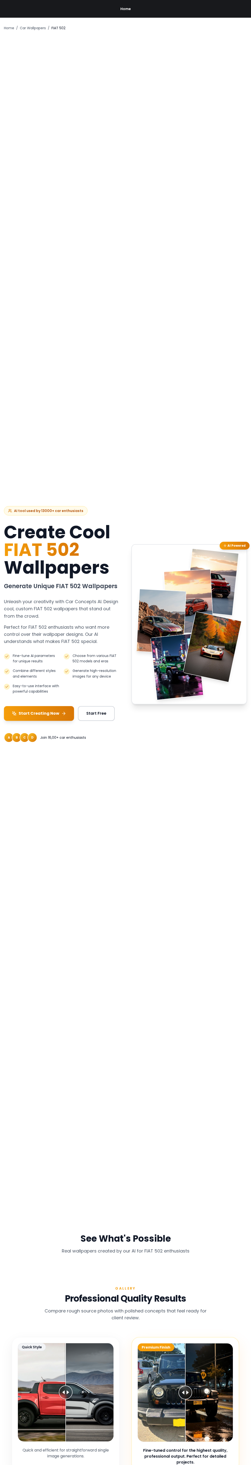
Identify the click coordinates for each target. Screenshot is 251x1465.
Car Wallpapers (33, 28)
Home (125, 8)
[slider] (66, 1392)
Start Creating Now (39, 713)
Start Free (96, 713)
